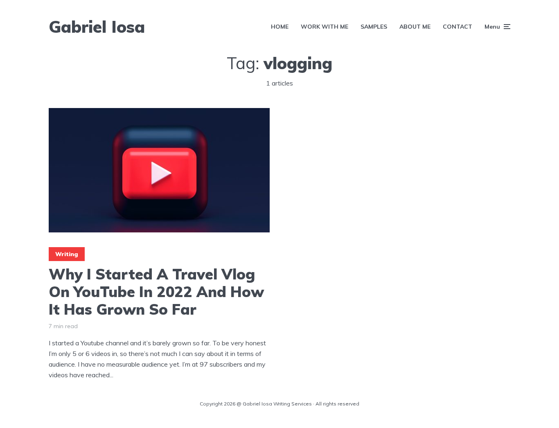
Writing (66, 254)
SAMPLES (374, 26)
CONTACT (457, 26)
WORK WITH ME (324, 26)
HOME (280, 26)
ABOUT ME (415, 26)
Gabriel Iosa (97, 26)
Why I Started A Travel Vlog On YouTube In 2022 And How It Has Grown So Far (156, 291)
